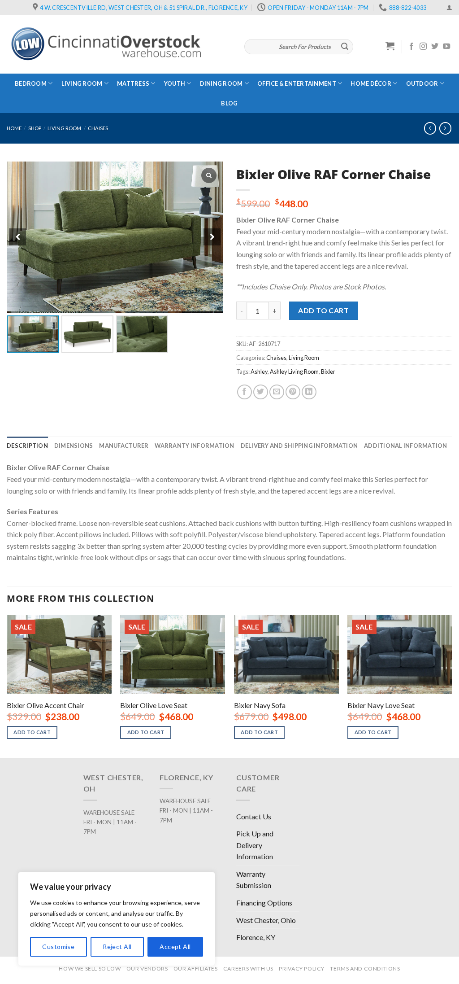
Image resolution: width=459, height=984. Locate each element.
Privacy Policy (302, 968)
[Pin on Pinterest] (293, 392)
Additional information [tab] (405, 445)
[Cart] (390, 45)
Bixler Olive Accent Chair (45, 705)
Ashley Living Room (294, 371)
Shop (34, 128)
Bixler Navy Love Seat (381, 705)
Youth (174, 83)
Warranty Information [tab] (194, 445)
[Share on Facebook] (244, 392)
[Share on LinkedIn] (309, 392)
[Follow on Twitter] (434, 47)
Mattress (133, 83)
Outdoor (422, 83)
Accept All (175, 946)
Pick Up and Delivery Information (254, 845)
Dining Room (221, 83)
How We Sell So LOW (90, 968)
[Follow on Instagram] (423, 47)
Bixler (328, 371)
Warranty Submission (253, 880)
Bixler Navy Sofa (260, 705)
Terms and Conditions (365, 968)
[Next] (452, 685)
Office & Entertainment (296, 83)
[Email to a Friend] (276, 392)
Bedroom (31, 83)
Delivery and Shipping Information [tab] (299, 445)
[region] (116, 919)
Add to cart (323, 310)
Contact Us (253, 816)
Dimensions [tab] (73, 445)
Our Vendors (147, 968)
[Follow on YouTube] (446, 47)
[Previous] (7, 685)
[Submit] (344, 46)
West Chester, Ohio (266, 920)
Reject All (117, 946)
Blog (229, 103)
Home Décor (371, 83)
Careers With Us (248, 968)
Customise (58, 946)
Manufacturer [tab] (123, 445)
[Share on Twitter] (260, 392)
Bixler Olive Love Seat (153, 705)
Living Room (82, 83)
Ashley (259, 371)
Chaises (98, 128)
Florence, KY (255, 937)
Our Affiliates (195, 968)
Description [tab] (27, 445)
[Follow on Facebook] (411, 47)
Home (14, 128)
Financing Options (264, 902)
